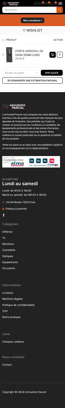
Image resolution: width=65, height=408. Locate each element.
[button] (36, 3)
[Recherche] (60, 10)
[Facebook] (3, 215)
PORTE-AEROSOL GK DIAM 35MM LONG (29, 53)
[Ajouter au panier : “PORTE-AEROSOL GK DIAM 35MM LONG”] (52, 55)
